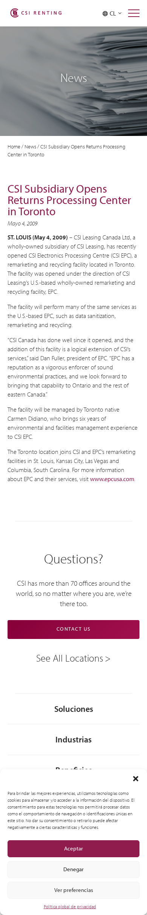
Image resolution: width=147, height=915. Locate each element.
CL (114, 13)
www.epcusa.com (112, 479)
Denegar (73, 869)
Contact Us (74, 628)
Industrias (73, 739)
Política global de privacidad (70, 906)
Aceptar (73, 848)
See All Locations (69, 657)
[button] (135, 778)
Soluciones (73, 708)
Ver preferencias (73, 889)
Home (14, 146)
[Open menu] (134, 13)
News (30, 146)
